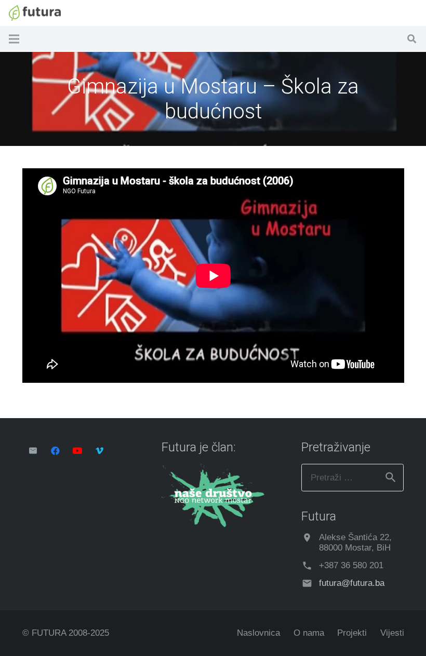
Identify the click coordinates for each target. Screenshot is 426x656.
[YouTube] (77, 451)
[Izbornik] (14, 39)
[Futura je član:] (213, 524)
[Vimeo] (99, 451)
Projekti (352, 633)
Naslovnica (258, 633)
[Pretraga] (411, 38)
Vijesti (392, 633)
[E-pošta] (33, 451)
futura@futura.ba (351, 583)
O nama (309, 633)
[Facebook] (55, 451)
